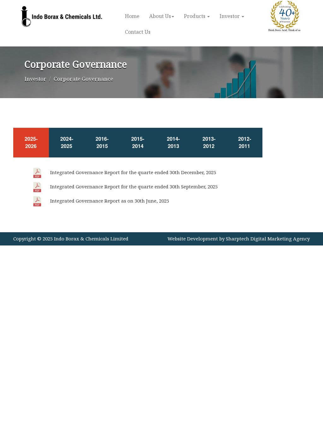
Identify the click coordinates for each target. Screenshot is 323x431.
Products (195, 16)
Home (132, 16)
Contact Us (137, 31)
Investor (230, 16)
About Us (160, 16)
